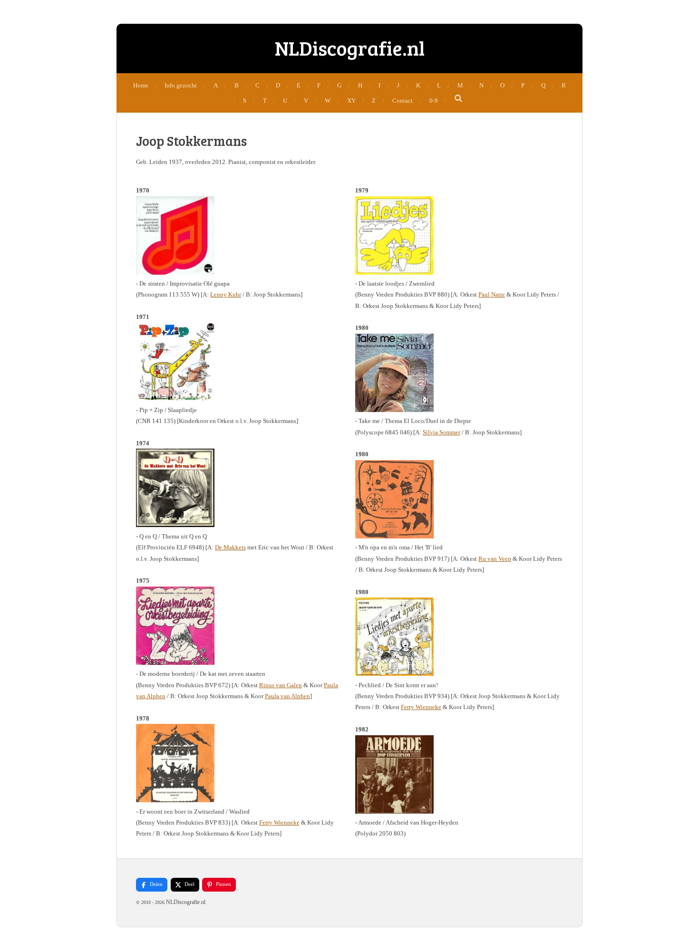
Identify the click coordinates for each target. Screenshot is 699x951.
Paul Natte (491, 294)
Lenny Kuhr (225, 294)
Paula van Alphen (287, 696)
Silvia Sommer (441, 432)
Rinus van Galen (280, 685)
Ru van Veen (494, 558)
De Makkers (230, 547)
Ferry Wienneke (279, 822)
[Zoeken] (459, 99)
